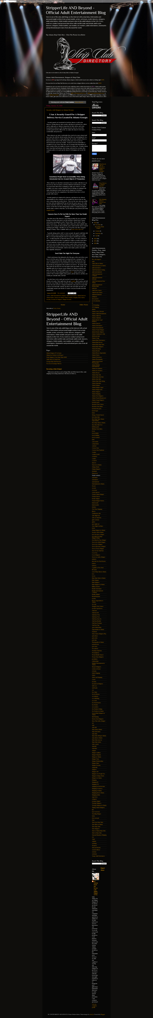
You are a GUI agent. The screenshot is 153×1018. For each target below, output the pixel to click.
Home (63, 305)
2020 (95, 238)
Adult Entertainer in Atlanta (99, 265)
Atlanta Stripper (96, 385)
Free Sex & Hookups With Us (53, 363)
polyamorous (95, 644)
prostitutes (95, 659)
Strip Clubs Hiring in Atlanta (99, 735)
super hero (95, 797)
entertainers (95, 479)
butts (93, 439)
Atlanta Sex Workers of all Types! (54, 355)
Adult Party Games (97, 290)
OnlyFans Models (96, 621)
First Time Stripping (97, 509)
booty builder (95, 433)
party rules (94, 638)
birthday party (95, 427)
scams (93, 679)
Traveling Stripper (96, 814)
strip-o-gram (95, 744)
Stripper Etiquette (96, 754)
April (96, 235)
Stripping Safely (96, 795)
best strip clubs (96, 417)
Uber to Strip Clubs (97, 833)
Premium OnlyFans (97, 650)
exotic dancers (96, 492)
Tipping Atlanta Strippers (98, 807)
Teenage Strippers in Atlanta (99, 805)
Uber (93, 820)
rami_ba (92, 1014)
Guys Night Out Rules (97, 526)
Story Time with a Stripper (98, 721)
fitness (93, 511)
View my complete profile (94, 1006)
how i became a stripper (98, 534)
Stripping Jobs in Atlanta (98, 792)
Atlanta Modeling (96, 348)
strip (93, 725)
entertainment (95, 481)
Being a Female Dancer (98, 415)
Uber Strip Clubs (96, 826)
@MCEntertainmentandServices (96, 93)
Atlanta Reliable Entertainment (96, 365)
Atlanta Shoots (96, 372)
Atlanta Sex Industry (97, 368)
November (98, 224)
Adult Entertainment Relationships (97, 285)
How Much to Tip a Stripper (99, 540)
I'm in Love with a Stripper (98, 557)
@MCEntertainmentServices (78, 93)
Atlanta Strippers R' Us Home (53, 353)
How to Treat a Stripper (98, 548)
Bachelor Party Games (98, 404)
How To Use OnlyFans (98, 550)
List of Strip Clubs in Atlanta (99, 571)
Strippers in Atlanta (97, 778)
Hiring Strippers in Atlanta (98, 530)
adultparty (94, 296)
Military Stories (96, 586)
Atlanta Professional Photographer (97, 362)
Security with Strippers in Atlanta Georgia (60, 110)
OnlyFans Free (96, 617)
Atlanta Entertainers (97, 325)
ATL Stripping (95, 307)
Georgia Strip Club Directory (53, 361)
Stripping (94, 780)
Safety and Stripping (97, 677)
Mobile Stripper (96, 594)
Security (48, 299)
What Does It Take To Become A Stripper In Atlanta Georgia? (102, 167)
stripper (94, 750)
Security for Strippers (56, 299)
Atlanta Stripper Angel (97, 387)
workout (94, 852)
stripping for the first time (98, 786)
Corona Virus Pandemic (98, 450)
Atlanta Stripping (96, 393)
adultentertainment (97, 294)
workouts (94, 854)
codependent (95, 443)
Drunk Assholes (69, 297)
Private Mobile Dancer (98, 655)
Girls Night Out (96, 515)
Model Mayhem (96, 596)
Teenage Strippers (96, 803)
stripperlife (94, 767)
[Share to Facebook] (74, 293)
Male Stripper (95, 580)
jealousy (94, 565)
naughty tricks (50, 210)
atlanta (93, 309)
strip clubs (94, 733)
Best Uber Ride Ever (97, 425)
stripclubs (94, 748)
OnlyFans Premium (97, 623)
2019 (95, 241)
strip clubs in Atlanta (97, 738)
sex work (94, 700)
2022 (95, 222)
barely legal (95, 410)
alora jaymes (95, 298)
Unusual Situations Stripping (99, 835)
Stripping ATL (95, 784)
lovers (93, 576)
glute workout (95, 519)
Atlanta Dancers (81, 295)
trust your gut (95, 818)
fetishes (94, 507)
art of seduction (96, 301)
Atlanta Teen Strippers (97, 396)
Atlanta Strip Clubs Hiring (98, 381)
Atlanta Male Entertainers (98, 340)
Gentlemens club (96, 513)
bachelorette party (96, 408)
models (94, 598)
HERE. (100, 83)
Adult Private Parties (71, 295)
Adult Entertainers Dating (98, 270)
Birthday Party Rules (97, 429)
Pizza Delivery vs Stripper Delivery (103, 184)
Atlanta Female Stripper (98, 329)
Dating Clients (95, 467)
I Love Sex (94, 553)
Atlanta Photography (97, 359)
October (97, 231)
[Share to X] (72, 293)
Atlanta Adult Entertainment (99, 313)
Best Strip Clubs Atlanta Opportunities (98, 419)
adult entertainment (97, 272)
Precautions (95, 648)
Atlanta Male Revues (97, 342)
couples (94, 458)
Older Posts (84, 305)
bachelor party (95, 402)
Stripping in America (97, 788)
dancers (94, 462)
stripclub (94, 746)
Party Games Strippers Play (99, 633)
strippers (94, 769)
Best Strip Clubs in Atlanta (98, 422)
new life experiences (97, 608)
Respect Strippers (96, 667)
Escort (94, 486)
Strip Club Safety (96, 731)
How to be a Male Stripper (98, 542)
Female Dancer (96, 496)
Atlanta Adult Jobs (96, 317)
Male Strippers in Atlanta (98, 584)
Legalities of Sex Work (98, 567)
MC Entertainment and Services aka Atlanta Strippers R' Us (96, 888)
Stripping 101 (95, 782)
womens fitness (96, 849)
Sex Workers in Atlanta (98, 711)
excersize (94, 490)
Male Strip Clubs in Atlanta (98, 578)
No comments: (61, 293)
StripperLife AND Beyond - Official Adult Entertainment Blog (76, 10)
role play (94, 671)
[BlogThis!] (70, 293)
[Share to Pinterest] (75, 293)
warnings (94, 843)
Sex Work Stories (96, 702)
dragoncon (95, 473)
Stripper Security (67, 299)
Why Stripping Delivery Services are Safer (102, 201)
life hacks (94, 569)
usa (93, 837)
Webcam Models (96, 847)
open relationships (96, 627)
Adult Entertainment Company (58, 295)
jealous (94, 563)
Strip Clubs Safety (96, 742)
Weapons (94, 845)
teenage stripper (96, 801)
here (72, 272)
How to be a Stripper (97, 544)
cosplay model (96, 454)
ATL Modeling (95, 305)
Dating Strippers (96, 469)
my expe (94, 604)
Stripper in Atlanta (96, 757)
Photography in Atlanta (98, 642)
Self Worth (94, 688)
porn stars (94, 646)
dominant (94, 471)
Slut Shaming (95, 716)
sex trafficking (95, 698)
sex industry (95, 696)
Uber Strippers (96, 828)
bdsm (93, 413)
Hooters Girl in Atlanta (98, 532)
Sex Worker (95, 704)
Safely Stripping (96, 673)
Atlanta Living (95, 338)
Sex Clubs (94, 692)
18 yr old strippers (96, 259)
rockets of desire (96, 669)
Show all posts (79, 102)
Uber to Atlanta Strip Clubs (99, 830)
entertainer (95, 477)
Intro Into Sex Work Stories (99, 561)
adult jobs (94, 288)
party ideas (95, 636)
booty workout (96, 437)
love (93, 574)
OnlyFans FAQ (96, 614)
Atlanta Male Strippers (97, 346)
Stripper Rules (95, 763)
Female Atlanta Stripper (98, 494)
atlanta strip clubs (96, 379)
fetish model (95, 503)
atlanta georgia (96, 336)
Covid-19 (94, 460)
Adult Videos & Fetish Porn (53, 359)
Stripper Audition (96, 752)
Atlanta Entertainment (97, 327)
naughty (73, 281)
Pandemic (94, 631)
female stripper (96, 498)
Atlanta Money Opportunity (99, 353)
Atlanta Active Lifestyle (98, 311)
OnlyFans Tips (95, 625)
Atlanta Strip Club (96, 375)
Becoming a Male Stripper (54, 369)
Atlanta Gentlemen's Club (98, 334)
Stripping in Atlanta (97, 790)
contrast (94, 446)
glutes (93, 522)
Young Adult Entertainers (98, 856)
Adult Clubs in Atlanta (97, 263)
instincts (94, 559)
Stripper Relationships (97, 761)
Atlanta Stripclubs (96, 383)
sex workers (95, 707)
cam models (95, 441)
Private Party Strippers (98, 657)
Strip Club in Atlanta (97, 729)
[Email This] (69, 293)
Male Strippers (96, 582)
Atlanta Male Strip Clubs (98, 344)
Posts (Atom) (56, 308)
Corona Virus (95, 448)
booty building (95, 435)
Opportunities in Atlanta (98, 629)
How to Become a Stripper (99, 546)
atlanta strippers (96, 391)
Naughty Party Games (79, 297)
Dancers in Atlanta (59, 297)
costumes (94, 456)
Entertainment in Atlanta (98, 484)
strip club (94, 727)
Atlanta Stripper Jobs (97, 389)
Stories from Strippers (97, 719)
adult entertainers (96, 267)
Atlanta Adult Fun (96, 315)
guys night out (95, 524)
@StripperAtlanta (54, 95)
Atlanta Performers (97, 357)
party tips (94, 640)
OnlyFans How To (96, 619)
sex (93, 690)
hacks (93, 528)
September (98, 233)
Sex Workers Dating (97, 709)
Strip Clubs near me (97, 740)
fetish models (95, 505)
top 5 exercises (96, 811)
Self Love (94, 686)
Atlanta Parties (50, 297)
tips (93, 809)
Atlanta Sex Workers (97, 370)
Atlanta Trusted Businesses (99, 398)
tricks (93, 816)
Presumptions (95, 652)
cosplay (94, 452)
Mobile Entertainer (97, 588)
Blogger (103, 1014)
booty (93, 431)
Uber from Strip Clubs (97, 822)
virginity (94, 841)
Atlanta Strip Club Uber (98, 377)
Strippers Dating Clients (98, 776)
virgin (93, 839)
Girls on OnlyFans (96, 517)
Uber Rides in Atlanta (97, 824)
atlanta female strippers (98, 332)
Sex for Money (96, 694)
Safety (93, 675)
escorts (94, 488)
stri (93, 723)
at (92, 303)
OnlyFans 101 (95, 612)
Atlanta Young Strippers (98, 400)
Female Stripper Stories (98, 500)
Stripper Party (95, 759)
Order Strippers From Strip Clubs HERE (56, 357)
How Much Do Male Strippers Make (97, 537)
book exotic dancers (77, 229)
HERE (102, 80)
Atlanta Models (96, 351)
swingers (94, 799)
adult (93, 261)
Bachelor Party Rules (97, 406)
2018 (95, 243)
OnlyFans (94, 610)
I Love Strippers (96, 555)
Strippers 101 (95, 771)
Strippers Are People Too (98, 773)
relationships (95, 661)
